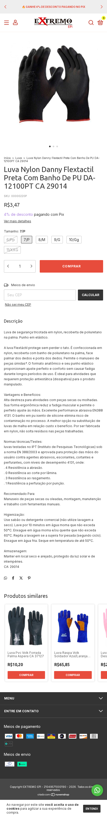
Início (7, 157)
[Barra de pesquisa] (91, 22)
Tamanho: (14, 231)
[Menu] (7, 22)
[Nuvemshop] (53, 795)
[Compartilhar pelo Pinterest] (29, 578)
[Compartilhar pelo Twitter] (21, 578)
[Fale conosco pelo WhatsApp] (97, 790)
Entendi (92, 808)
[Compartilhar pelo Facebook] (13, 578)
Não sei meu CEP (18, 304)
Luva (18, 157)
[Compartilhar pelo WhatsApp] (5, 578)
